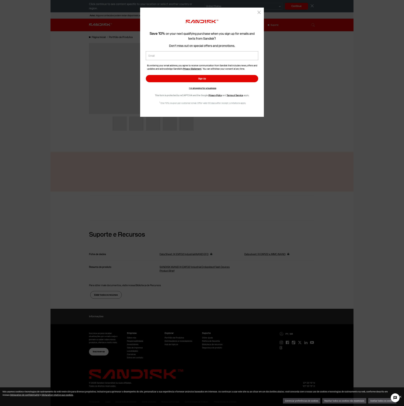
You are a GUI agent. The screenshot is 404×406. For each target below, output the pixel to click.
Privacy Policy (215, 95)
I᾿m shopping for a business (202, 88)
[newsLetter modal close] (259, 13)
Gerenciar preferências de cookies (301, 400)
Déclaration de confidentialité (24, 394)
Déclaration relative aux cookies (57, 394)
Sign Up (202, 78)
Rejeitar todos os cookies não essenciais (344, 400)
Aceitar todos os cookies (382, 400)
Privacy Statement (192, 68)
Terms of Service (235, 95)
